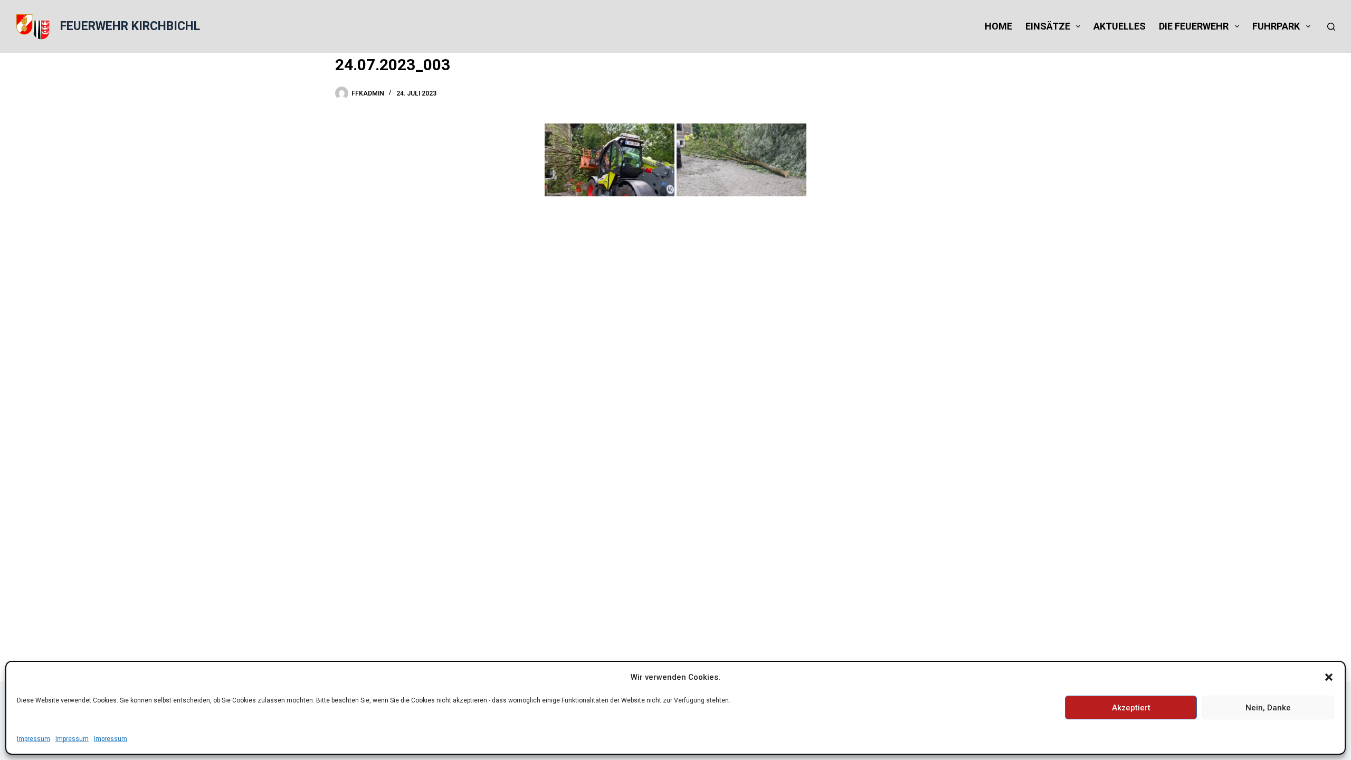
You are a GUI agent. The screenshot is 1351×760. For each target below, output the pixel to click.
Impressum (33, 739)
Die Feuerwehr (1194, 26)
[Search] (1331, 27)
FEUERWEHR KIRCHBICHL (130, 26)
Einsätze (1047, 26)
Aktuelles (1119, 26)
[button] (1329, 677)
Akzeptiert (1131, 707)
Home (998, 26)
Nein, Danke (1268, 707)
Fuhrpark (1276, 26)
